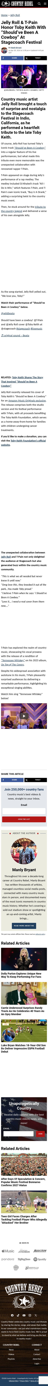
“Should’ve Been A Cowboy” (30, 148)
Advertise (37, 1359)
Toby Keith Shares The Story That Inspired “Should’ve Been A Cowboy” (22, 381)
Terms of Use (34, 1381)
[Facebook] (12, 1315)
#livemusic (36, 329)
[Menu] (45, 4)
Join (40, 1134)
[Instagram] (30, 1315)
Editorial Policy (14, 1381)
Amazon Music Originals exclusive (27, 400)
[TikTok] (18, 1315)
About (36, 1350)
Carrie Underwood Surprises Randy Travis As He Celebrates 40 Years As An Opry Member (22, 1011)
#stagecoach (23, 329)
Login (37, 1364)
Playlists (11, 1359)
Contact (36, 1354)
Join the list (24, 819)
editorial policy (40, 934)
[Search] (39, 4)
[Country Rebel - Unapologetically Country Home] (17, 4)
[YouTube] (24, 1315)
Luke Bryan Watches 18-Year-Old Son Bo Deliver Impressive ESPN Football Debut (23, 1048)
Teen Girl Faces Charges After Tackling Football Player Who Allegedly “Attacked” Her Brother (24, 1219)
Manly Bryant (16, 48)
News (11, 1350)
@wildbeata (8, 313)
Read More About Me (24, 926)
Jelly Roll (15, 15)
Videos (11, 1354)
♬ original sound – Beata (15, 335)
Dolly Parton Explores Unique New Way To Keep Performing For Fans (21, 975)
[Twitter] (36, 1315)
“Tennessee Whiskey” (13, 660)
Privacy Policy (24, 1381)
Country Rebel (11, 1345)
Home (4, 15)
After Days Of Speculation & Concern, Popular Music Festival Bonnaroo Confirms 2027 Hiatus (23, 1182)
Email (24, 805)
